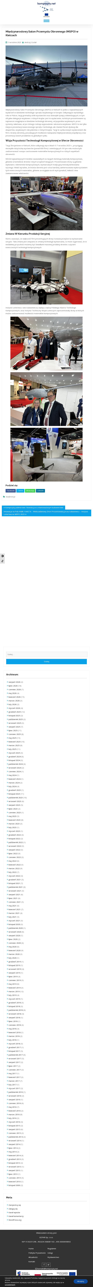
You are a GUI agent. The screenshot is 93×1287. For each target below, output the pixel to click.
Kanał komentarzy (16, 1216)
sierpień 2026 (14, 682)
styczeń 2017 (14, 1088)
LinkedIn (40, 490)
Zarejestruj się (15, 1205)
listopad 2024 (14, 760)
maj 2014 (12, 1152)
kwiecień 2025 (15, 741)
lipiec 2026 (13, 686)
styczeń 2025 (14, 753)
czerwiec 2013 (15, 1178)
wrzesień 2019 (15, 969)
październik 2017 (16, 1055)
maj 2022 (12, 861)
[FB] (44, 1265)
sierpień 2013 (14, 1170)
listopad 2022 (14, 838)
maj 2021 (12, 905)
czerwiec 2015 (15, 1133)
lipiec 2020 (13, 939)
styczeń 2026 (14, 708)
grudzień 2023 (15, 790)
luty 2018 (12, 1040)
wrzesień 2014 (15, 1140)
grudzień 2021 (15, 879)
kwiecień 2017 (15, 1077)
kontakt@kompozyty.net (48, 1268)
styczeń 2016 (14, 1122)
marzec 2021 (14, 913)
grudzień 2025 (15, 712)
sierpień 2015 (14, 1129)
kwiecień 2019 (15, 987)
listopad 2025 (14, 715)
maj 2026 (12, 693)
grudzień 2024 (15, 756)
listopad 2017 (14, 1051)
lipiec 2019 (13, 976)
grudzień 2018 (15, 1002)
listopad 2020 (14, 924)
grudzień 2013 (15, 1159)
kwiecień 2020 (15, 950)
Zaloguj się (13, 1209)
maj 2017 (12, 1073)
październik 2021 (16, 887)
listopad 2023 (14, 794)
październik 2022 (16, 842)
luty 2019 (12, 995)
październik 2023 (16, 797)
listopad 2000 (14, 1185)
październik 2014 (16, 1137)
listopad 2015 (14, 1125)
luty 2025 (12, 749)
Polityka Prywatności (37, 1253)
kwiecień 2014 (15, 1155)
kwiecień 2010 (15, 1181)
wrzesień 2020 (15, 932)
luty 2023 (12, 827)
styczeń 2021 (14, 920)
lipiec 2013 (13, 1174)
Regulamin (51, 1248)
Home (31, 1248)
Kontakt (31, 1261)
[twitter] (48, 1265)
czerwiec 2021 (15, 902)
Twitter (20, 490)
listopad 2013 (14, 1163)
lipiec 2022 (13, 853)
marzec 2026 (14, 700)
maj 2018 (12, 1028)
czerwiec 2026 (15, 689)
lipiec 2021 (13, 898)
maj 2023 (12, 816)
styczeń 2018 (14, 1043)
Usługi (50, 1253)
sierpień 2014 (14, 1144)
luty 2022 (12, 872)
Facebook (11, 490)
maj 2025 (12, 738)
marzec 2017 (14, 1081)
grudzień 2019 (15, 961)
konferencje (10, 496)
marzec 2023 (14, 823)
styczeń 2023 (14, 831)
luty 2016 (12, 1118)
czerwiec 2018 (15, 1025)
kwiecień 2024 (15, 779)
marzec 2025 (14, 745)
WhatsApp (30, 490)
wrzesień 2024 (15, 768)
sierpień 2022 (14, 850)
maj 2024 (12, 775)
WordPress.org (15, 1220)
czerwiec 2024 (15, 771)
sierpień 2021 (14, 894)
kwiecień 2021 (15, 909)
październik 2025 (16, 719)
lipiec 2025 (13, 730)
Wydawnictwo (53, 1257)
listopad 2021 (14, 883)
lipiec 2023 (13, 809)
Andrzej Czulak (30, 42)
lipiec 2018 (13, 1021)
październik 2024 (16, 764)
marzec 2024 (14, 782)
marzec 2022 (14, 868)
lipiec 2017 (13, 1066)
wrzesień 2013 (15, 1166)
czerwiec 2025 (15, 734)
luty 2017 (12, 1084)
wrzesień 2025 (15, 723)
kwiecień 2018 (15, 1032)
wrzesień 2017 (15, 1058)
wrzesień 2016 (15, 1096)
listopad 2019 (14, 965)
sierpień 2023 (14, 805)
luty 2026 (12, 704)
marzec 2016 (14, 1114)
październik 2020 (16, 928)
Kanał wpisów (14, 1212)
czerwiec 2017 (15, 1069)
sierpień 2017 (14, 1062)
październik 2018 (16, 1010)
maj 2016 (12, 1107)
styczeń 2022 (14, 876)
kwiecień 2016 (15, 1110)
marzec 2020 (14, 954)
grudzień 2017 (15, 1047)
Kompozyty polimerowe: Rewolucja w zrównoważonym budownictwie (34, 507)
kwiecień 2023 (15, 820)
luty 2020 (12, 958)
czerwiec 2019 (15, 980)
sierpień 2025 (14, 727)
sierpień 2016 (14, 1099)
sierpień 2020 (14, 935)
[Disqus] (46, 554)
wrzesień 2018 (15, 1014)
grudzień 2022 (15, 835)
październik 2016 (16, 1092)
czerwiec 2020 (15, 943)
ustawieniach (10, 1285)
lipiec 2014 (13, 1148)
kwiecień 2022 (15, 864)
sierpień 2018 (14, 1017)
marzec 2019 (14, 991)
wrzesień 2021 (15, 891)
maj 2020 (12, 946)
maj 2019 (12, 984)
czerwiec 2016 (15, 1103)
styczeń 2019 (14, 999)
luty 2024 (12, 786)
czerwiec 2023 (15, 812)
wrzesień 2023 (15, 801)
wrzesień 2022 (15, 846)
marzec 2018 (14, 1036)
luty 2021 (12, 917)
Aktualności (33, 1257)
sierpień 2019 (14, 973)
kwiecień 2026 (15, 697)
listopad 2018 (14, 1006)
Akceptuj (80, 1281)
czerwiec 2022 (15, 857)
